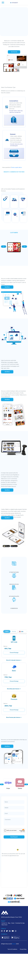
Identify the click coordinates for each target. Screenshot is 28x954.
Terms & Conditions (12, 949)
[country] (4, 913)
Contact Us (4, 923)
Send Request (14, 837)
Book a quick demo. (16, 167)
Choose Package (14, 653)
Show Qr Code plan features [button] (13, 660)
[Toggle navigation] (2, 2)
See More (7, 287)
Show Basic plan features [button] (13, 689)
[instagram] (2, 931)
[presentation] (3, 247)
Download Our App (20, 923)
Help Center (4, 925)
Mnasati (14, 944)
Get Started (14, 52)
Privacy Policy (23, 949)
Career (13, 923)
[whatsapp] (15, 931)
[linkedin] (9, 931)
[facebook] (4, 931)
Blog (9, 923)
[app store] (5, 937)
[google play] (15, 937)
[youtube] (13, 931)
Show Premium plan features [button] (13, 717)
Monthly (14, 631)
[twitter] (7, 931)
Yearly (6, 631)
